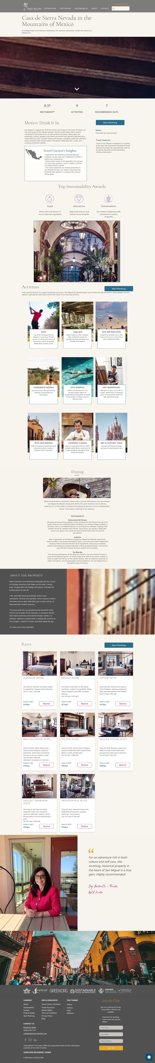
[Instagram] (30, 1040)
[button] (65, 8)
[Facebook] (25, 1040)
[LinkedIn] (35, 1040)
